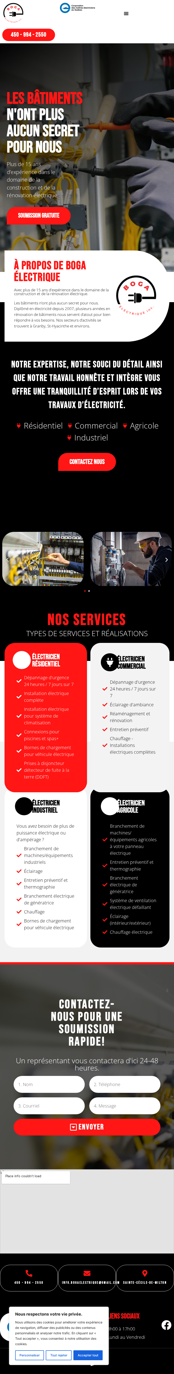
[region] (59, 1336)
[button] (126, 13)
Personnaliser (29, 1355)
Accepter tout (88, 1355)
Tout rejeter (58, 1355)
